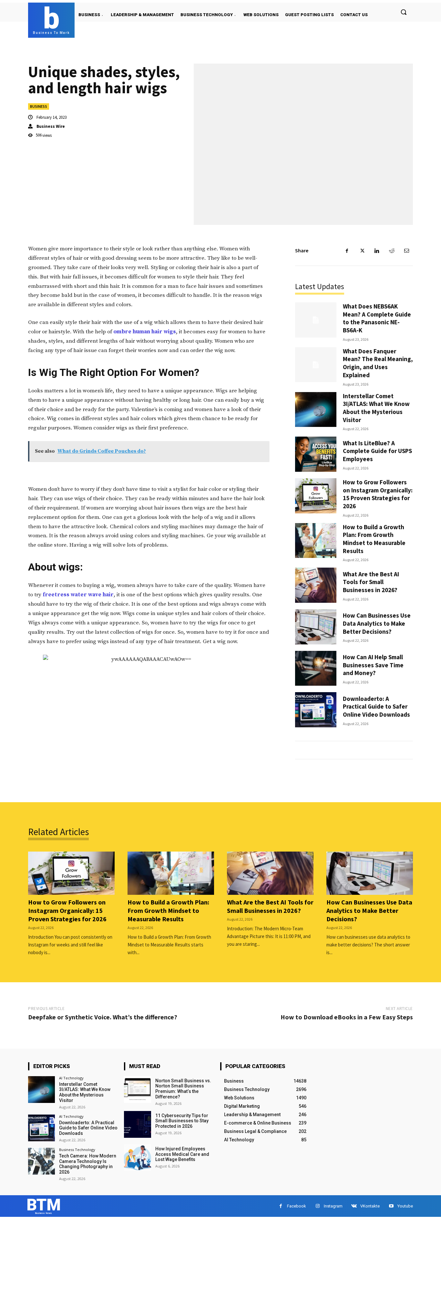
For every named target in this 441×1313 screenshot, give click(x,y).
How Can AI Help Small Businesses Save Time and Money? (373, 665)
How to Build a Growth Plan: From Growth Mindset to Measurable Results (374, 539)
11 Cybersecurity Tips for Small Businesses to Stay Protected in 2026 (182, 1121)
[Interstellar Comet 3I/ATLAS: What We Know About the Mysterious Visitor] (315, 409)
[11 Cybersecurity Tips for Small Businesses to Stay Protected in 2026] (137, 1124)
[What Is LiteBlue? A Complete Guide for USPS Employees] (315, 454)
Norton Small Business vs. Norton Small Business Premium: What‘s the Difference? (183, 1088)
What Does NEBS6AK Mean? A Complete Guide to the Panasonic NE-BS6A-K (377, 318)
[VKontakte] (354, 1206)
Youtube (405, 1206)
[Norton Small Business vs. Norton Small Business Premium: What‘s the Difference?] (137, 1089)
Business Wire (50, 126)
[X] (361, 250)
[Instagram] (317, 1206)
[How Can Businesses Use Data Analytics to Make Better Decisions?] (315, 626)
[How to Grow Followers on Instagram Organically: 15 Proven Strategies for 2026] (315, 495)
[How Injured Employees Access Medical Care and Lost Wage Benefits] (137, 1157)
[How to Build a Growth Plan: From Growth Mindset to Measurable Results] (315, 540)
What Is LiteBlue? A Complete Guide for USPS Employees (377, 451)
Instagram (333, 1206)
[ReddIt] (391, 250)
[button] (403, 12)
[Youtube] (391, 1206)
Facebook (296, 1206)
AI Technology (71, 1078)
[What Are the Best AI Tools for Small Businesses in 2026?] (315, 585)
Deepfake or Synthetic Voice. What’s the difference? (102, 1017)
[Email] (406, 250)
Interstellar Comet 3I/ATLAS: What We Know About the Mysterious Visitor (376, 408)
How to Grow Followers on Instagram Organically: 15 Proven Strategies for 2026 (378, 494)
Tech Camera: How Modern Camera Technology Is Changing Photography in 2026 (87, 1164)
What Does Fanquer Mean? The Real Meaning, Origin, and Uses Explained (378, 363)
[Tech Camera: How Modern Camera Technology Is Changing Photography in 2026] (41, 1161)
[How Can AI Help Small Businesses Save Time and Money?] (315, 668)
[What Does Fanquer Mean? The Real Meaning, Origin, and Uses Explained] (315, 364)
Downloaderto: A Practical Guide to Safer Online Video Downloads (376, 706)
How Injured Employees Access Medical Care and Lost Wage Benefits (182, 1154)
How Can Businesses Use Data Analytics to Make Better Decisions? (377, 623)
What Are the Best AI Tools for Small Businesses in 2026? (371, 582)
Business (38, 106)
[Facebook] (347, 250)
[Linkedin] (376, 250)
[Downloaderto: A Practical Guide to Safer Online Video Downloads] (315, 709)
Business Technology (77, 1149)
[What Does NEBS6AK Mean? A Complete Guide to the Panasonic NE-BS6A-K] (315, 320)
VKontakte (370, 1206)
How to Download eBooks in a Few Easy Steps (347, 1017)
